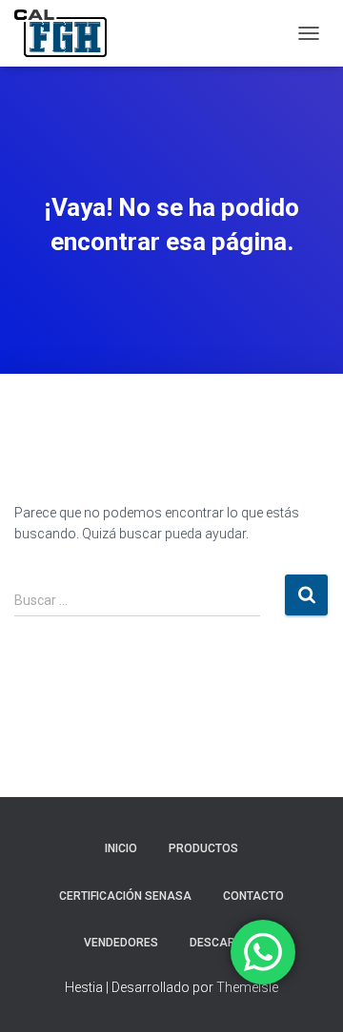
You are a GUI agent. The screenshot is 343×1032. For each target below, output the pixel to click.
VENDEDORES (121, 942)
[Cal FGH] (67, 33)
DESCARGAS (224, 942)
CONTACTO (253, 896)
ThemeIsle (247, 987)
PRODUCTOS (203, 848)
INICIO (121, 848)
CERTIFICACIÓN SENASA (125, 896)
